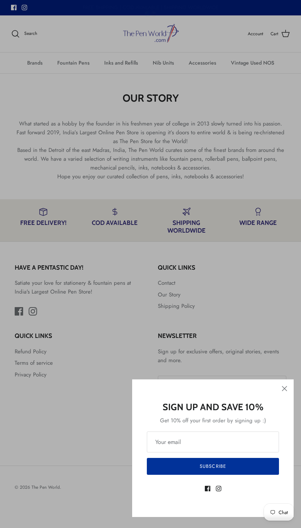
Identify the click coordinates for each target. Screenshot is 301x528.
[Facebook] (207, 488)
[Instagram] (218, 488)
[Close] (284, 388)
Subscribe (213, 466)
